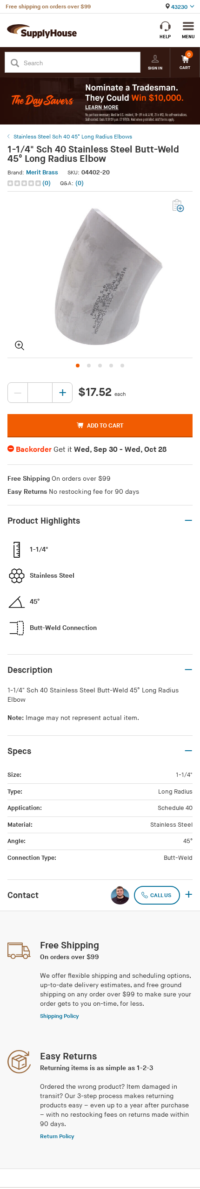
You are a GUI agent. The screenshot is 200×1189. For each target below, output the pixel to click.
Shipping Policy (59, 1016)
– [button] (188, 520)
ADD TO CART (105, 425)
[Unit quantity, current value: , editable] (40, 392)
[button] (30, 183)
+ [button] (189, 895)
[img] (24, 183)
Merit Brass (42, 172)
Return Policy (57, 1136)
